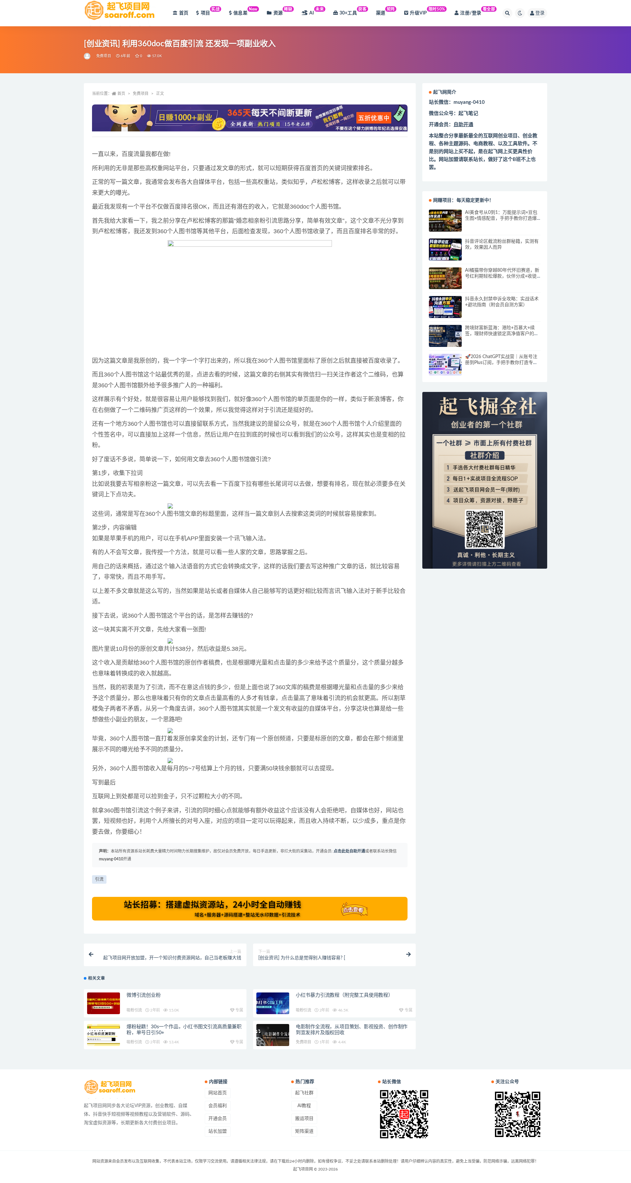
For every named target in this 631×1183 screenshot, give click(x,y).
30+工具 (353, 11)
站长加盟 (217, 1131)
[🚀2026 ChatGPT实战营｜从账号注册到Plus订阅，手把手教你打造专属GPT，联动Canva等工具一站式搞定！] (445, 365)
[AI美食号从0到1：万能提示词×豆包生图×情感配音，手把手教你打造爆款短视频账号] (445, 221)
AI (316, 11)
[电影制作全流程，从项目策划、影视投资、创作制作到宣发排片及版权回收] (272, 1035)
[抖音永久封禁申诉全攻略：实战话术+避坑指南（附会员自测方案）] (445, 307)
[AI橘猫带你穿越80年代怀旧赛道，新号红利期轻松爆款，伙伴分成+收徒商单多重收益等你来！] (445, 278)
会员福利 (217, 1105)
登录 (540, 13)
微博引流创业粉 (144, 995)
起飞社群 (304, 1093)
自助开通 (463, 124)
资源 (282, 11)
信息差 (245, 11)
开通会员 (217, 1118)
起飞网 (495, 151)
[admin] (87, 56)
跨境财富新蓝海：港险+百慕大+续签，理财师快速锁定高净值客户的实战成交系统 (502, 334)
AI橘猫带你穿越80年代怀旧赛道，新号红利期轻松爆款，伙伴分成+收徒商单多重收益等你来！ (502, 276)
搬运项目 (304, 1118)
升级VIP (427, 11)
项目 (210, 11)
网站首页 (217, 1093)
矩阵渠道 (304, 1131)
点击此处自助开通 (349, 851)
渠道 (385, 11)
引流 (99, 879)
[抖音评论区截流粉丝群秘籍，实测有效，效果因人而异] (445, 250)
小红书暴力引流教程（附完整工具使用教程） (344, 995)
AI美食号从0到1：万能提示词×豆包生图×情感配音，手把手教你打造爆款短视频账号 (501, 218)
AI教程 (304, 1105)
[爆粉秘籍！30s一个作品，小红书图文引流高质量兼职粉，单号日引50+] (103, 1035)
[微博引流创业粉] (103, 1003)
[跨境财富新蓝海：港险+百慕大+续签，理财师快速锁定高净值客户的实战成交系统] (445, 336)
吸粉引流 (134, 1010)
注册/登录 (477, 11)
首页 (183, 13)
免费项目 (103, 56)
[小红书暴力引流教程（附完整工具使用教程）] (272, 1003)
